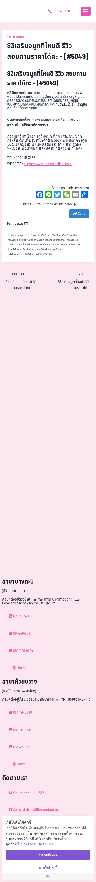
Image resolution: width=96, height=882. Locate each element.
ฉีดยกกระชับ (49, 240)
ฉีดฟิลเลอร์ (36, 240)
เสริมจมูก (47, 249)
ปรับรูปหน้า (25, 249)
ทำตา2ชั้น (60, 244)
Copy (81, 214)
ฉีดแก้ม (35, 244)
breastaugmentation (18, 235)
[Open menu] (86, 11)
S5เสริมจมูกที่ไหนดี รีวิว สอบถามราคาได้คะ (74, 281)
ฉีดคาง (76, 235)
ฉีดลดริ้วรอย (13, 244)
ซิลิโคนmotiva (47, 244)
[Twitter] (57, 195)
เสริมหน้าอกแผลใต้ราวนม (19, 254)
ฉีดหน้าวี (25, 244)
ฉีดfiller (56, 235)
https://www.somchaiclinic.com (48, 164)
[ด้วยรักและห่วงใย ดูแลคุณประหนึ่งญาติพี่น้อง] (16, 11)
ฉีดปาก (26, 240)
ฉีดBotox (45, 235)
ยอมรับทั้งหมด (48, 855)
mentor (35, 235)
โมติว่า (49, 254)
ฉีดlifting (66, 235)
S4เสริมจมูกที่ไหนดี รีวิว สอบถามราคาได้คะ (21, 281)
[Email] (75, 195)
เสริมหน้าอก (59, 249)
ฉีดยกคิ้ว (61, 240)
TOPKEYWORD (15, 37)
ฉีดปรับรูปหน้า (14, 240)
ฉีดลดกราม (72, 240)
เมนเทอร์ (37, 249)
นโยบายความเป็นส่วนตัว (34, 844)
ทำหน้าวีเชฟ (13, 249)
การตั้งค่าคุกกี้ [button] (48, 867)
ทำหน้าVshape (72, 244)
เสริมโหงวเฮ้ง (39, 254)
